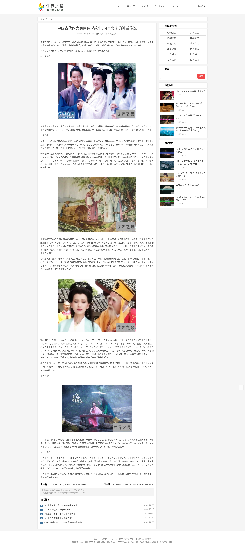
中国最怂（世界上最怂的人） (189, 185)
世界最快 (194, 60)
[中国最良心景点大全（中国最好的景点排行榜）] (167, 201)
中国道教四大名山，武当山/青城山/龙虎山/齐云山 (67, 485)
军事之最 (171, 49)
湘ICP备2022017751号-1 (127, 539)
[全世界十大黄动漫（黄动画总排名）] (167, 119)
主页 (42, 19)
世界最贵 (194, 49)
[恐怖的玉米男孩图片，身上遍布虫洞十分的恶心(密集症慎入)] (167, 131)
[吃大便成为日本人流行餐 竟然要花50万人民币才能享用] (167, 107)
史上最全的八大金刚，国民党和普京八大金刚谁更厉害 (133, 485)
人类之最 (194, 33)
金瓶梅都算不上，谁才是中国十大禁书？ (61, 514)
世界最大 (171, 54)
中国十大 (187, 6)
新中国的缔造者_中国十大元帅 (57, 509)
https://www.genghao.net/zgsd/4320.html (69, 493)
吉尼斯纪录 (159, 6)
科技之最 (171, 43)
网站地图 (148, 539)
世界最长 (171, 60)
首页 (119, 6)
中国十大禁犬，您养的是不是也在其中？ (61, 505)
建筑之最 (194, 43)
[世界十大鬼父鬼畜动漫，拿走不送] (167, 95)
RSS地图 (140, 539)
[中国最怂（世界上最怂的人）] (167, 189)
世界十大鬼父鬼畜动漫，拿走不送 (191, 91)
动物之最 (171, 33)
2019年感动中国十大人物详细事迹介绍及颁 (63, 522)
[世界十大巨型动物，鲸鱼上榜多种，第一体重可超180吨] (167, 165)
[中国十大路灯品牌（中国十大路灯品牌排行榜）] (167, 153)
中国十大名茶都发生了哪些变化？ (58, 518)
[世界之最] (55, 7)
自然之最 (194, 38)
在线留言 (201, 6)
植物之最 (171, 38)
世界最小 (194, 54)
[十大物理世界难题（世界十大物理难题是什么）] (167, 177)
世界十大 (174, 6)
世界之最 (130, 6)
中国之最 (144, 6)
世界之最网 (112, 34)
